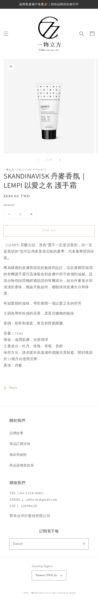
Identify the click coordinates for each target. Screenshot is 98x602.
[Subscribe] (83, 544)
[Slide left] (38, 160)
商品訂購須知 (20, 444)
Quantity (9, 205)
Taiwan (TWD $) (46, 575)
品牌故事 (16, 433)
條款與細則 (18, 455)
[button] (6, 33)
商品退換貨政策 (22, 466)
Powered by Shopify (67, 593)
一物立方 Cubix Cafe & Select (43, 593)
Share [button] (13, 388)
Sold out (49, 230)
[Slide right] (60, 160)
